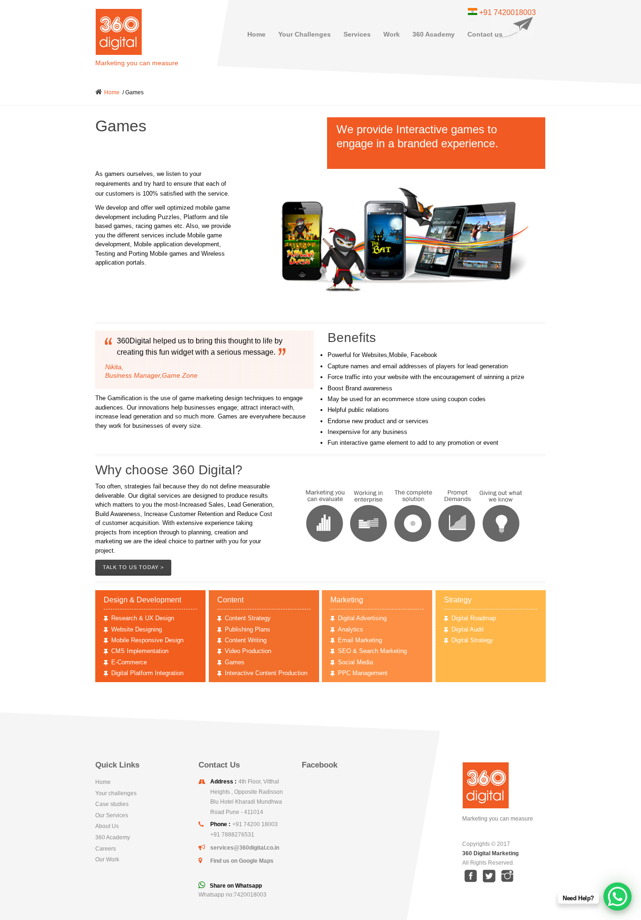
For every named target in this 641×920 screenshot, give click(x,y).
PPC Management (363, 673)
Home (256, 34)
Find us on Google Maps (242, 861)
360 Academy (433, 34)
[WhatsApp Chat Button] (617, 896)
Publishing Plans (247, 629)
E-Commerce (129, 662)
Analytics (350, 629)
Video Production (248, 650)
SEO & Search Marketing (372, 650)
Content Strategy (248, 618)
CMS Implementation (139, 650)
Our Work (107, 859)
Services (357, 34)
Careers (105, 848)
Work (391, 34)
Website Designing (136, 629)
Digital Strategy (472, 640)
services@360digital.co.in (244, 847)
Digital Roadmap (473, 618)
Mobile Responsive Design (147, 640)
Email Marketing (360, 640)
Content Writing (246, 640)
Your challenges (116, 793)
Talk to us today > (133, 567)
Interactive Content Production (266, 673)
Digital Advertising (362, 618)
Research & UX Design (142, 618)
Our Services (111, 815)
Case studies (112, 804)
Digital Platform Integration (147, 673)
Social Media (355, 662)
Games (234, 662)
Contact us (485, 34)
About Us (107, 826)
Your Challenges (304, 34)
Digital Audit (467, 629)
